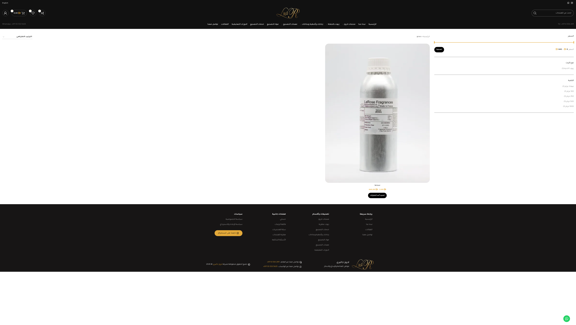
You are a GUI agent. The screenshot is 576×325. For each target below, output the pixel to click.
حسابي (283, 219)
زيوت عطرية (324, 224)
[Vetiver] (377, 113)
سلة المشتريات (279, 230)
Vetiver (377, 186)
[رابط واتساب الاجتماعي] (568, 3)
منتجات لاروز (323, 219)
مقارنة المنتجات (279, 235)
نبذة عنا (369, 224)
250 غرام (570, 97)
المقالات (368, 230)
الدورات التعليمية (322, 250)
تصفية (439, 49)
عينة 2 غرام (569, 87)
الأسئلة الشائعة (279, 240)
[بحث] (535, 13)
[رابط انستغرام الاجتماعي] (572, 3)
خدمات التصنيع (322, 230)
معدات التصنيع (322, 245)
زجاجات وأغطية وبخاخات (319, 235)
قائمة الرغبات (280, 224)
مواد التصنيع (323, 240)
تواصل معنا (367, 235)
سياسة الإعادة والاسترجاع (231, 224)
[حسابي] (5, 13)
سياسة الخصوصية (234, 219)
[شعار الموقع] (288, 13)
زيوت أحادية (569, 69)
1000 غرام (570, 107)
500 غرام (570, 102)
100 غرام (570, 92)
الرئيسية (426, 37)
